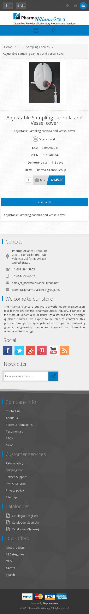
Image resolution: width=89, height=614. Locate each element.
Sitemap (11, 497)
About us (12, 418)
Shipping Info (14, 470)
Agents (10, 568)
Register (67, 5)
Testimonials (14, 431)
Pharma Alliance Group (50, 170)
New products (15, 547)
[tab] (44, 202)
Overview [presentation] (44, 202)
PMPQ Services (16, 484)
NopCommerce (50, 603)
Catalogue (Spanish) (25, 522)
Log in (75, 5)
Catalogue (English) (25, 516)
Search (10, 575)
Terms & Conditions (19, 425)
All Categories (15, 554)
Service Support (16, 477)
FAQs (9, 438)
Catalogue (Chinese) (25, 529)
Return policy (14, 463)
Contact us (13, 411)
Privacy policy (15, 490)
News (9, 445)
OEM (9, 561)
